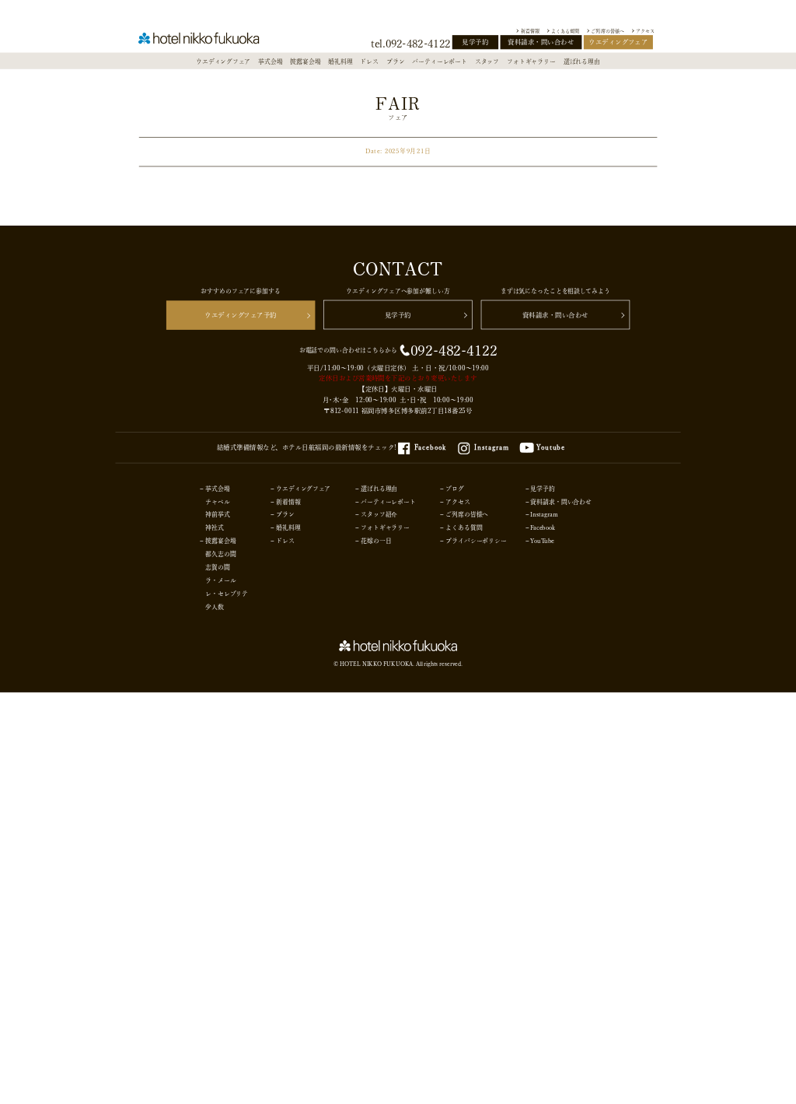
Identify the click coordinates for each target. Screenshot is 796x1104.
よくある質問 (565, 30)
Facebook (430, 447)
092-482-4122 (453, 350)
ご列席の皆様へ (607, 30)
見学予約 (475, 42)
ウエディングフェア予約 (240, 315)
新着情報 (530, 30)
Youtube (550, 447)
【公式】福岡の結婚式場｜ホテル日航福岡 (207, 41)
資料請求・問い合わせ (541, 42)
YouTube (541, 541)
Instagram (491, 447)
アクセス (645, 30)
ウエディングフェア (618, 42)
